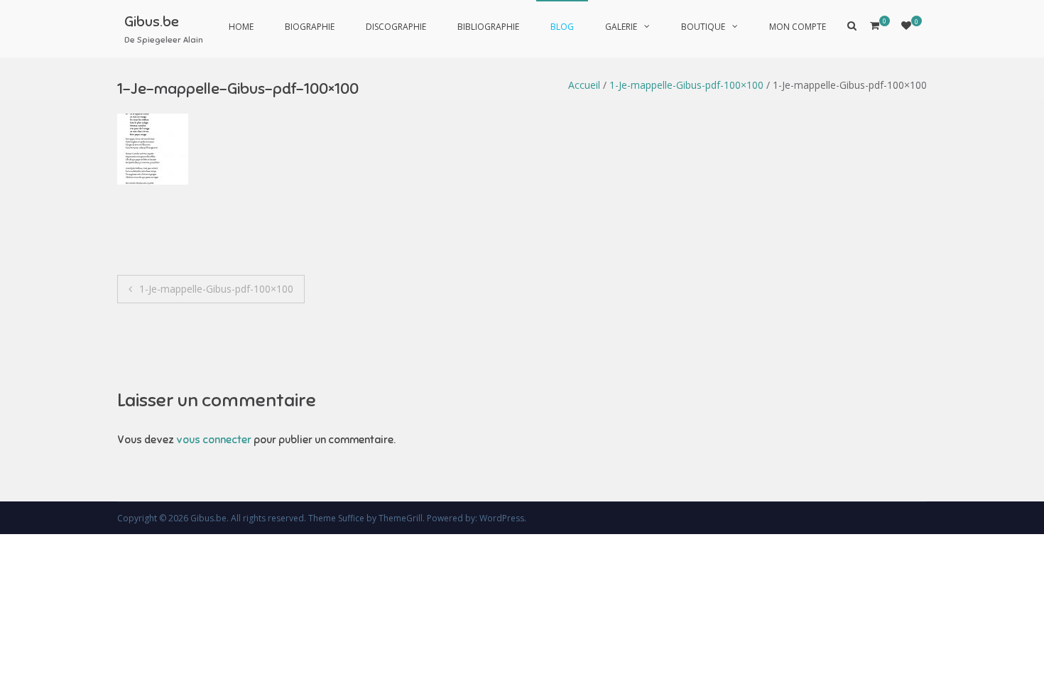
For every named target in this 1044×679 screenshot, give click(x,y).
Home (241, 27)
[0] (906, 25)
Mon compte (797, 27)
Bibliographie (488, 27)
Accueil (584, 85)
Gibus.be (151, 22)
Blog (562, 27)
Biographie (310, 27)
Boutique (703, 27)
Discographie (396, 27)
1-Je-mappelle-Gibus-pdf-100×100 (686, 85)
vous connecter (213, 439)
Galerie (621, 27)
